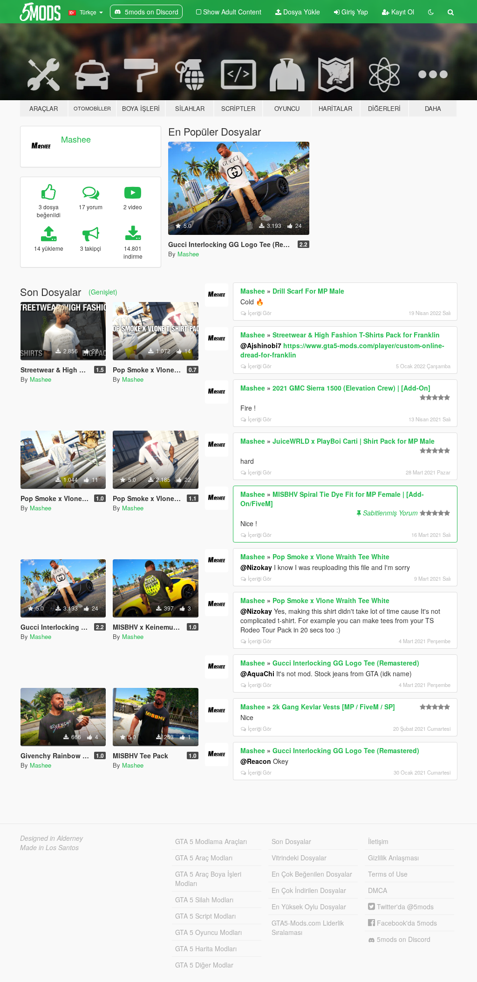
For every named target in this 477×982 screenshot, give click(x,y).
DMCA (377, 890)
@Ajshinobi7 (260, 345)
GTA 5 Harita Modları (206, 948)
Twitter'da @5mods (404, 906)
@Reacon (255, 761)
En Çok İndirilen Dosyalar (309, 890)
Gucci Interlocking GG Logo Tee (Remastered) (346, 662)
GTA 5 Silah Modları (204, 899)
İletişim (378, 841)
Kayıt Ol (401, 11)
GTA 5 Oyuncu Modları (208, 932)
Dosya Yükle (300, 11)
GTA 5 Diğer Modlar (204, 964)
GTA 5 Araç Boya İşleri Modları (208, 878)
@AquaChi (257, 673)
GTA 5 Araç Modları (203, 857)
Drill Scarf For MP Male (308, 290)
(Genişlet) (103, 291)
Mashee (76, 139)
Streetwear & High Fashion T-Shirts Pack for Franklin (356, 334)
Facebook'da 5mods (406, 922)
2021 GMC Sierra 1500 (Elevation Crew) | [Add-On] (351, 387)
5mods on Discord (402, 939)
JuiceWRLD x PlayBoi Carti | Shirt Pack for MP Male (354, 441)
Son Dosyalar (291, 841)
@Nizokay (256, 567)
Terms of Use (388, 874)
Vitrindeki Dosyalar (299, 857)
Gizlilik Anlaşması (393, 857)
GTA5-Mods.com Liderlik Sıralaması (308, 927)
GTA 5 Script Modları (205, 915)
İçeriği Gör (260, 312)
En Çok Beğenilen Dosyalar (312, 874)
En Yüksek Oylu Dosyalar (309, 906)
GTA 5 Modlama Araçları (211, 841)
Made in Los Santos (49, 847)
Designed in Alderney (51, 838)
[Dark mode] (431, 11)
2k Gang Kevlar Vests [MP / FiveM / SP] (334, 706)
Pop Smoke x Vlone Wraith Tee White (331, 556)
